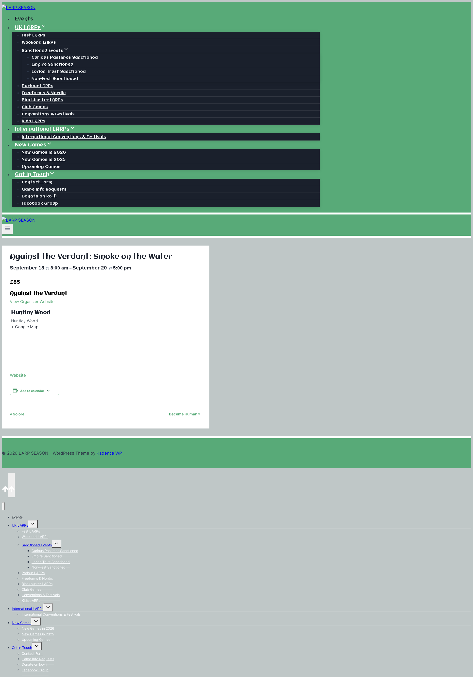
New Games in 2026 (44, 153)
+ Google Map (24, 326)
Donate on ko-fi (39, 196)
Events (24, 19)
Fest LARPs (33, 35)
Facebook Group (40, 203)
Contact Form (37, 182)
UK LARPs (20, 525)
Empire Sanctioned (52, 65)
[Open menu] (7, 229)
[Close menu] (3, 506)
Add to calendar (32, 391)
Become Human (184, 414)
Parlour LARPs (37, 86)
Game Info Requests (44, 189)
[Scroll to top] (5, 485)
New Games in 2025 (44, 160)
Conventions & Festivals (48, 114)
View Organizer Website (32, 301)
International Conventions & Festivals (64, 137)
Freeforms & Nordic (44, 93)
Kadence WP (109, 453)
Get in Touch (22, 647)
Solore (17, 414)
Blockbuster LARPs (42, 100)
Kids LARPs (33, 121)
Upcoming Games (41, 167)
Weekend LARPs (39, 42)
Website (18, 375)
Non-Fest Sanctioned (55, 79)
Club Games (35, 107)
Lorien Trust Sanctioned (59, 72)
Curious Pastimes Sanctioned (65, 57)
